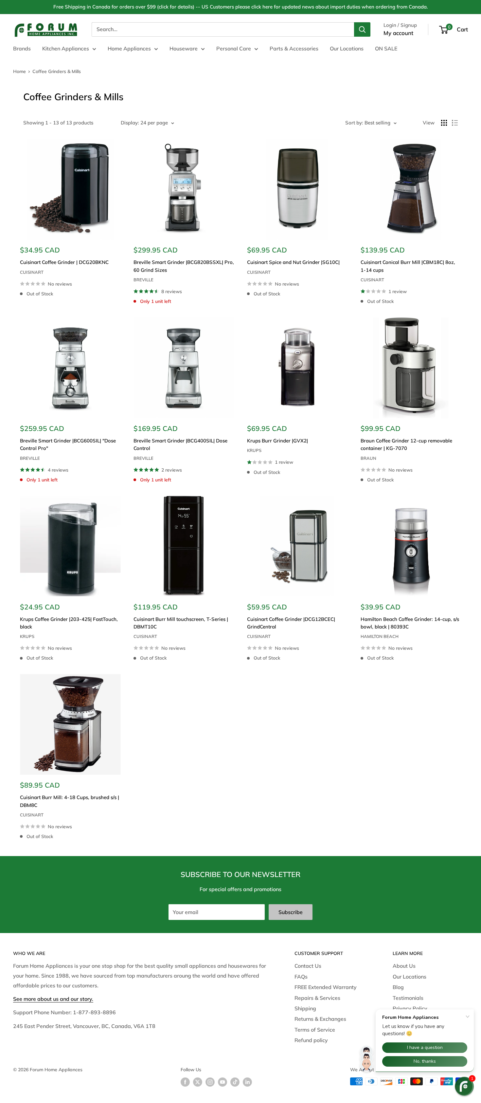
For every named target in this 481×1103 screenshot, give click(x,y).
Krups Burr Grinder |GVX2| (277, 441)
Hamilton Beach (380, 636)
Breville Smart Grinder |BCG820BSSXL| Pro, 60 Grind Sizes (184, 266)
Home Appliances (129, 48)
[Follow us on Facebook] (185, 1082)
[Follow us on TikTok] (235, 1082)
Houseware (183, 48)
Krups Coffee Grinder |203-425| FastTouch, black (69, 623)
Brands (22, 48)
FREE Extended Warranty (325, 987)
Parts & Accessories (294, 48)
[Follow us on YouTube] (222, 1082)
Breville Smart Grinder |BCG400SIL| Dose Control (180, 444)
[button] (464, 1086)
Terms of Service (314, 1029)
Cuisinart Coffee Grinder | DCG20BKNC (64, 262)
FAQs (301, 976)
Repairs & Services (317, 998)
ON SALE (386, 48)
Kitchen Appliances (65, 48)
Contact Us (307, 966)
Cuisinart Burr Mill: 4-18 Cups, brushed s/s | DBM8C (69, 801)
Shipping (305, 1008)
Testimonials (408, 998)
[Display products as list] (455, 123)
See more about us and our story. (53, 999)
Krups (254, 450)
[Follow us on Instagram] (210, 1082)
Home (19, 71)
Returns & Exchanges (320, 1019)
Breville (143, 279)
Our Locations (347, 48)
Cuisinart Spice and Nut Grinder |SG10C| (293, 262)
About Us (404, 966)
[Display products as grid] (444, 123)
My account (398, 32)
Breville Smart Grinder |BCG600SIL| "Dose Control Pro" (68, 444)
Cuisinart (32, 272)
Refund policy (311, 1040)
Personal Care (233, 48)
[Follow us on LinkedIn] (247, 1082)
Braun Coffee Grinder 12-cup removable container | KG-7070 (406, 444)
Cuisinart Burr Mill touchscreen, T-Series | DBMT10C (181, 623)
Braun (368, 458)
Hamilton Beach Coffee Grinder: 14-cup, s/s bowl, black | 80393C (410, 623)
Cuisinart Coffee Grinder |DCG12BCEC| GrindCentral (291, 623)
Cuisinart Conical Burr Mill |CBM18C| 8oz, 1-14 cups (408, 266)
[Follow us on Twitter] (197, 1082)
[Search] (362, 29)
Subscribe (290, 912)
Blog (398, 987)
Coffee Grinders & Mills (56, 71)
